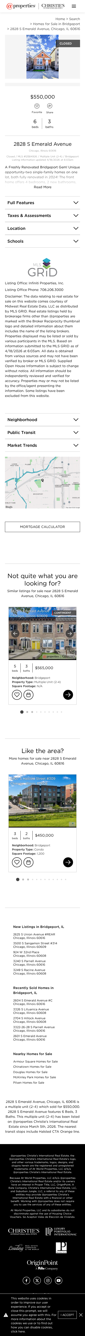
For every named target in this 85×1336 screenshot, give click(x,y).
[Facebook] (26, 1283)
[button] (42, 482)
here (21, 1331)
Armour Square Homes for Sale (35, 1061)
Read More (42, 187)
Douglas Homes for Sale (30, 1072)
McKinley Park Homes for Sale (34, 1077)
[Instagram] (48, 1283)
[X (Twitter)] (37, 1283)
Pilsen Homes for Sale (28, 1082)
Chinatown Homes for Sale (32, 1066)
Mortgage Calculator (42, 527)
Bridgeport (72, 156)
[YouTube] (58, 1283)
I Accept (67, 1315)
